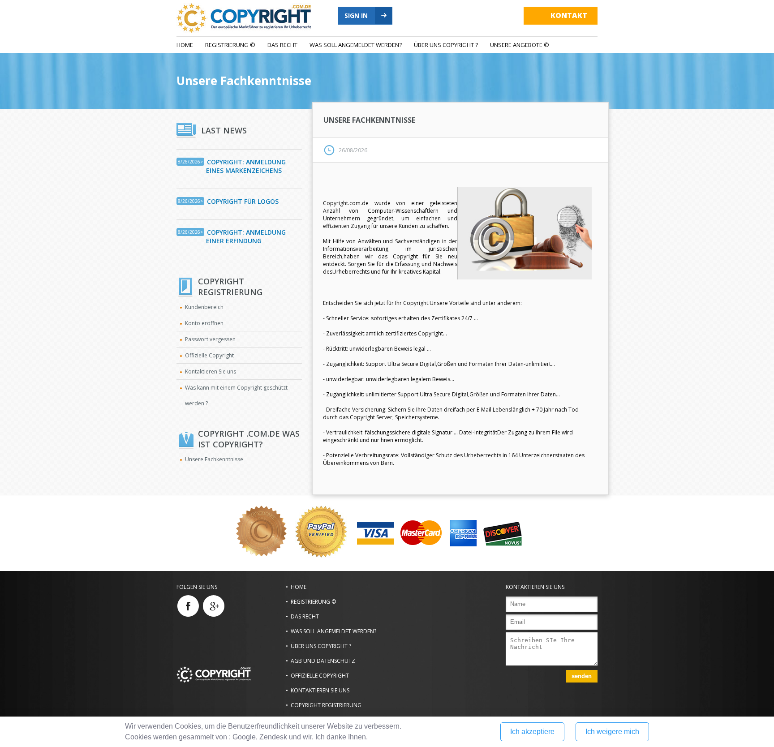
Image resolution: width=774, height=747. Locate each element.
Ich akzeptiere (532, 731)
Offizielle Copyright (209, 355)
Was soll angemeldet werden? (356, 45)
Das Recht (282, 45)
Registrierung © (230, 45)
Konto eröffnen (204, 323)
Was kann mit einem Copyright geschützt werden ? (236, 395)
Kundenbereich (204, 307)
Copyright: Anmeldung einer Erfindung (246, 236)
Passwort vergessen (210, 339)
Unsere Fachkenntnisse (243, 81)
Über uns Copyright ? (446, 45)
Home (184, 45)
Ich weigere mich (612, 731)
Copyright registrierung (326, 705)
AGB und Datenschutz (323, 661)
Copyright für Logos (243, 201)
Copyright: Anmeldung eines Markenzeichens (246, 166)
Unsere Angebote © (519, 45)
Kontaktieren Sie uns (210, 371)
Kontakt (568, 15)
